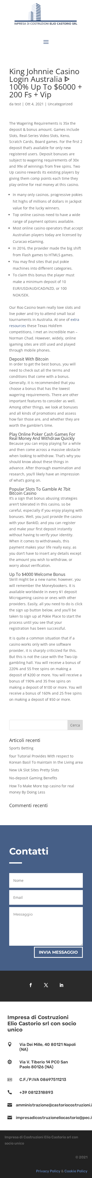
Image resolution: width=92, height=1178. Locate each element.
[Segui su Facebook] (30, 985)
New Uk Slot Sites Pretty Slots (34, 769)
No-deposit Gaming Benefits (33, 777)
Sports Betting (21, 748)
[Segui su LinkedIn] (61, 985)
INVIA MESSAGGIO (58, 952)
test (18, 103)
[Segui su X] (46, 985)
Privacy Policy (48, 1171)
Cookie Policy (75, 1171)
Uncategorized (60, 103)
